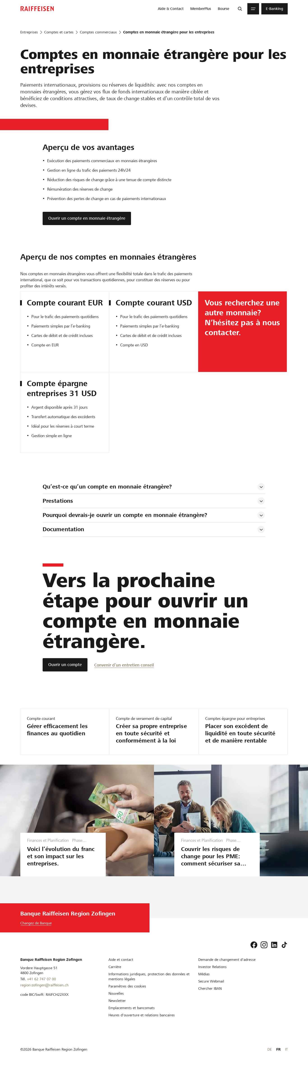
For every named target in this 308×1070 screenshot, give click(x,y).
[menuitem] (170, 8)
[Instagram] (264, 944)
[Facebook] (254, 944)
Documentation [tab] (63, 529)
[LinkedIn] (274, 944)
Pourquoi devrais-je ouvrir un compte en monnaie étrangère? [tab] (126, 515)
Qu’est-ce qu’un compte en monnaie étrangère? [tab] (107, 486)
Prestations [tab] (58, 501)
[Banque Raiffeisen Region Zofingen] (37, 8)
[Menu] (253, 8)
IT (286, 1049)
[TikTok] (284, 944)
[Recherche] (240, 8)
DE (269, 1049)
